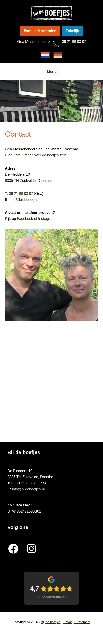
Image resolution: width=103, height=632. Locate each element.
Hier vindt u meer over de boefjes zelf (35, 155)
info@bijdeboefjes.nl (26, 199)
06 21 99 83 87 (74, 41)
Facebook (25, 218)
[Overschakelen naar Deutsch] (58, 55)
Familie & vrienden (40, 31)
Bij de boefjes (51, 622)
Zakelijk (72, 31)
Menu (52, 71)
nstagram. (47, 218)
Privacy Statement (77, 622)
